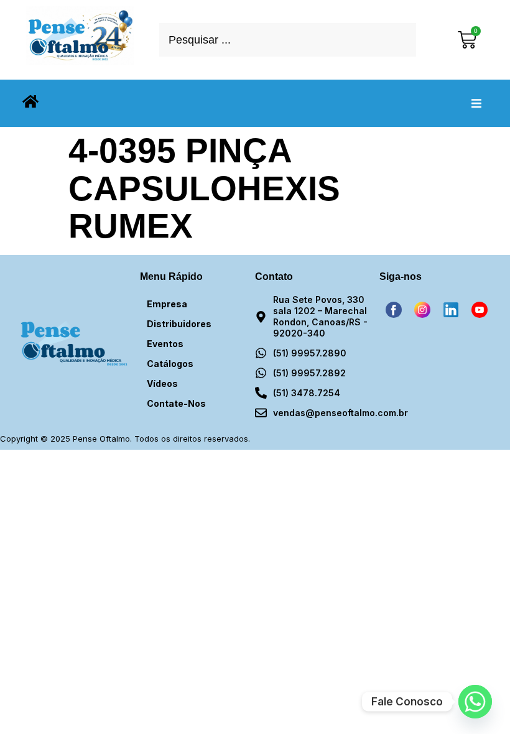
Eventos (165, 343)
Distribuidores (179, 323)
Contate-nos (176, 403)
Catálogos (170, 363)
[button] (476, 103)
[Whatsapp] (475, 701)
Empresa (167, 304)
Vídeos (162, 383)
